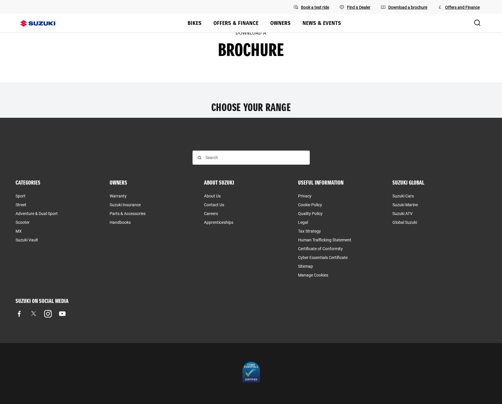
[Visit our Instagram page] (48, 313)
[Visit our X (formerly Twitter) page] (33, 313)
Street (21, 204)
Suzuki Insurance (125, 204)
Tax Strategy (309, 231)
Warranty (118, 196)
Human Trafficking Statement (324, 240)
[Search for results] (199, 158)
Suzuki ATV (402, 213)
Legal (303, 222)
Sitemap (305, 266)
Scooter (23, 222)
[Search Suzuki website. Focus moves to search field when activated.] (477, 23)
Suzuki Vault (27, 240)
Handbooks (120, 222)
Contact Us (214, 204)
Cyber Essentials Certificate (323, 257)
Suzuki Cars (403, 196)
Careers (211, 213)
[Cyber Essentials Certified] (251, 373)
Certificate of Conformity (320, 248)
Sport (20, 196)
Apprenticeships (218, 222)
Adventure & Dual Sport (37, 213)
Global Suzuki (404, 222)
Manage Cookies (313, 275)
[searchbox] (255, 157)
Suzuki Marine (405, 204)
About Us (212, 196)
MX (19, 231)
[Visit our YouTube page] (62, 313)
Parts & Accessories (128, 213)
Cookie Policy (310, 204)
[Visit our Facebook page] (19, 313)
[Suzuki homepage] (38, 23)
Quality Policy (310, 213)
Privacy (305, 196)
